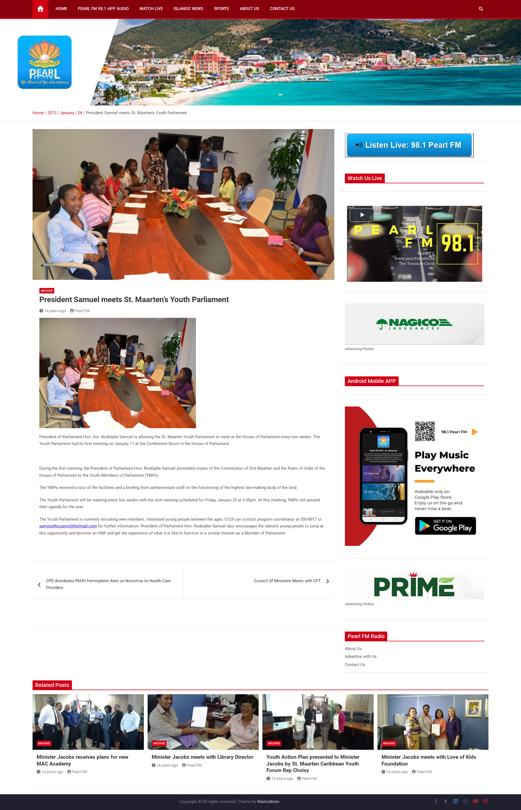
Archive (47, 291)
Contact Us (282, 8)
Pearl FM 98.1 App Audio (103, 8)
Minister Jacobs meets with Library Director (202, 757)
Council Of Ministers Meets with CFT (287, 580)
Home (61, 8)
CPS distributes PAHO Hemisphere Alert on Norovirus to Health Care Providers (108, 584)
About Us (249, 8)
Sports (221, 8)
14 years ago (55, 311)
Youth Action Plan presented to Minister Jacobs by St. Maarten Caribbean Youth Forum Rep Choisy (313, 763)
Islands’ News (188, 8)
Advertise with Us (361, 656)
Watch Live (151, 8)
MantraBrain (268, 801)
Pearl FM (82, 311)
